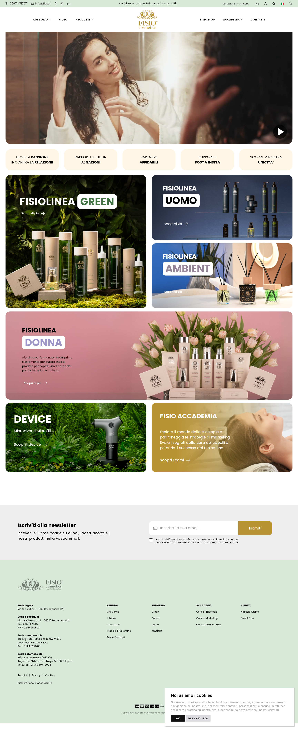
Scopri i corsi (172, 460)
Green (155, 611)
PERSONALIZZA (198, 718)
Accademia (231, 19)
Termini (22, 675)
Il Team (111, 618)
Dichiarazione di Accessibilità (35, 683)
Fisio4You (207, 19)
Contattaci (113, 624)
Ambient (157, 631)
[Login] (265, 3)
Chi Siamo (40, 19)
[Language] (282, 3)
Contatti (258, 19)
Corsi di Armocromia (208, 624)
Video (63, 19)
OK (178, 718)
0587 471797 (18, 3)
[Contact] (257, 3)
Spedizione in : (236, 3)
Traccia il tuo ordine (119, 631)
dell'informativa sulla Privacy (180, 539)
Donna (156, 618)
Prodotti (83, 19)
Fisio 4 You (247, 618)
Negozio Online (250, 611)
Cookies (50, 675)
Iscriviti (255, 528)
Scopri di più (30, 213)
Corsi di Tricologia (206, 611)
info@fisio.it (43, 4)
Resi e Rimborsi (116, 637)
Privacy (36, 675)
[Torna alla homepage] (149, 20)
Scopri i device (28, 444)
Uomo (155, 624)
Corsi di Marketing (207, 618)
